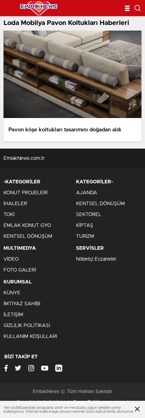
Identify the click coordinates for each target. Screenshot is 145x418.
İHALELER (15, 203)
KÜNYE (12, 292)
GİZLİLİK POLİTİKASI (27, 325)
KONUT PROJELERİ (26, 192)
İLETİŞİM (13, 314)
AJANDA (86, 192)
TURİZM (85, 236)
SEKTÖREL (88, 214)
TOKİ (9, 214)
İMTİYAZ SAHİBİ (22, 303)
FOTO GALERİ (20, 270)
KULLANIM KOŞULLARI (30, 336)
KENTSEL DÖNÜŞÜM (28, 236)
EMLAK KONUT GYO (27, 225)
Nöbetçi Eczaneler (96, 259)
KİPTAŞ (84, 225)
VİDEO (11, 259)
